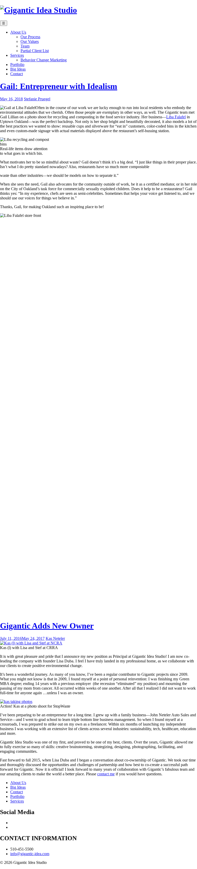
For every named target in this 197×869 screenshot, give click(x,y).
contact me (106, 774)
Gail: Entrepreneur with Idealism (58, 86)
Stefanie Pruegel (37, 99)
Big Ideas (18, 787)
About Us (18, 782)
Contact (16, 792)
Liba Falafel (176, 117)
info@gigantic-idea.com (29, 854)
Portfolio (17, 796)
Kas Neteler (55, 638)
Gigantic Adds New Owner (47, 625)
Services (17, 801)
